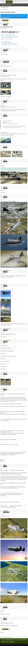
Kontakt (25, 1)
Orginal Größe (3, 336)
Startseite (3, 1)
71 (9, 20)
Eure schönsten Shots (7, 12)
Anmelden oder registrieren (6, 4)
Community (9, 1)
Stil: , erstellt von (7, 641)
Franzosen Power (3, 277)
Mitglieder (15, 1)
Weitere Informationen (5, 17)
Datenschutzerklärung (4, 637)
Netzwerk (20, 1)
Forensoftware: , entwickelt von (13, 639)
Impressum (11, 637)
